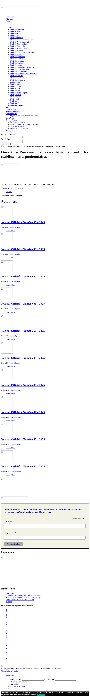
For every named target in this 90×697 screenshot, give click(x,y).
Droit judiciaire (15, 95)
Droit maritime (15, 97)
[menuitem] (49, 677)
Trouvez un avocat (8, 135)
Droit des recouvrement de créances (23, 74)
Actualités (9, 192)
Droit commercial (16, 38)
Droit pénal (14, 99)
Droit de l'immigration (18, 44)
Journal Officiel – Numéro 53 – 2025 (23, 249)
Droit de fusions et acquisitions (21, 40)
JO (7, 107)
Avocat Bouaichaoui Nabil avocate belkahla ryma (24, 598)
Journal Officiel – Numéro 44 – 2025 (23, 466)
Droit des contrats (16, 59)
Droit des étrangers (17, 65)
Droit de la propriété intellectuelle (22, 52)
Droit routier (14, 101)
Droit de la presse (16, 50)
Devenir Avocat (11, 120)
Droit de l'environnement (19, 42)
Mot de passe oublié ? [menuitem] (18, 686)
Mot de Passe (49, 679)
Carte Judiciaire (11, 114)
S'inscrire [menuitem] (9, 688)
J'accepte (41, 695)
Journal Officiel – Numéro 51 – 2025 (23, 303)
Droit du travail (16, 86)
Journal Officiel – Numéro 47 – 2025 (23, 412)
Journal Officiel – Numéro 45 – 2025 (23, 439)
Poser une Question (13, 112)
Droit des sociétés (16, 76)
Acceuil (8, 25)
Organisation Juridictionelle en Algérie (24, 116)
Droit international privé (19, 93)
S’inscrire (9, 19)
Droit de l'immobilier (18, 46)
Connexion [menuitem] (10, 675)
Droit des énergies (17, 61)
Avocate (9, 602)
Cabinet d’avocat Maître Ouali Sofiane (20, 600)
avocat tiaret (10, 593)
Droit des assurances (17, 57)
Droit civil (14, 36)
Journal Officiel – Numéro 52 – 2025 (23, 276)
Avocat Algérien (57, 669)
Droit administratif (17, 29)
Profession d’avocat (17, 122)
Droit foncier (15, 90)
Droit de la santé (16, 55)
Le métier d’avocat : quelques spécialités (25, 124)
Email (8, 522)
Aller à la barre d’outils (9, 671)
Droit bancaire (15, 33)
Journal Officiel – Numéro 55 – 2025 (23, 222)
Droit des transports (17, 80)
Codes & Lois (11, 109)
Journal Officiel (10, 231)
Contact (8, 21)
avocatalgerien (18, 188)
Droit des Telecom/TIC (18, 78)
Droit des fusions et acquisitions (22, 67)
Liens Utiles (10, 118)
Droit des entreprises (17, 63)
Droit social (14, 103)
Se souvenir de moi (20, 682)
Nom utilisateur (16, 679)
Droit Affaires (15, 31)
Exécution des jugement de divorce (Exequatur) (23, 595)
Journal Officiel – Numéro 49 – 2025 (23, 357)
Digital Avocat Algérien (19, 128)
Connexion (10, 17)
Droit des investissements (19, 69)
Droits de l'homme (17, 105)
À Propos (9, 131)
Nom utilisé (10, 533)
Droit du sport (15, 84)
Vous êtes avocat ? (17, 126)
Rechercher (6, 144)
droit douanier (15, 82)
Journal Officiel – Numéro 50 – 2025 (23, 330)
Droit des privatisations (18, 71)
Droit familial (15, 88)
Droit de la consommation (19, 48)
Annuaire (9, 27)
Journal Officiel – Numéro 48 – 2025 (23, 385)
